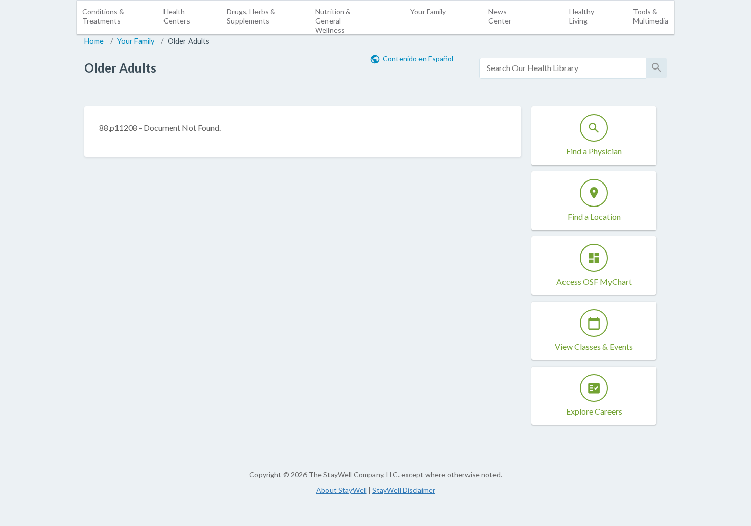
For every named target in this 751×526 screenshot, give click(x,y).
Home (94, 41)
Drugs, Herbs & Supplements (251, 16)
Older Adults (188, 41)
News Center (499, 16)
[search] (563, 68)
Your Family (428, 11)
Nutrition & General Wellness (333, 20)
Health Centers (176, 16)
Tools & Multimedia (650, 16)
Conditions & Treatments (103, 16)
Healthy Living (581, 16)
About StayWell (341, 490)
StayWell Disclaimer (403, 490)
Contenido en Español (418, 58)
